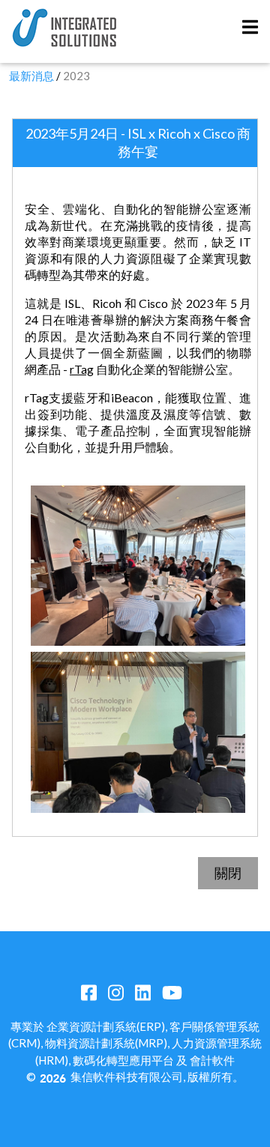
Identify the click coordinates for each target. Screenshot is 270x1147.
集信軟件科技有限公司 (126, 1076)
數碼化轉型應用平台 (123, 1060)
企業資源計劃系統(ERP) (105, 1026)
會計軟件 (212, 1060)
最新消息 (31, 75)
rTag (82, 369)
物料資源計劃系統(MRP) (106, 1043)
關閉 (228, 873)
